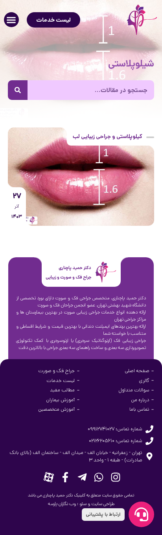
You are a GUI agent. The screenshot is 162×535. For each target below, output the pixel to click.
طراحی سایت (102, 503)
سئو (83, 503)
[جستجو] (18, 90)
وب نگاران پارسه (62, 503)
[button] (11, 19)
